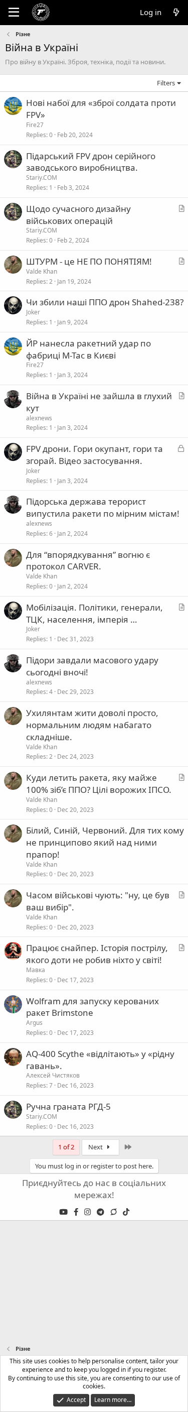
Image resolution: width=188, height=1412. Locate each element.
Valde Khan (41, 271)
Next (96, 1146)
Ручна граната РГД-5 (68, 1106)
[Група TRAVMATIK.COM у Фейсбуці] (77, 1212)
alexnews (39, 418)
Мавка (35, 970)
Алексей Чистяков (53, 1075)
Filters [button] (166, 82)
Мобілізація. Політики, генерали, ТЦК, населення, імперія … (94, 613)
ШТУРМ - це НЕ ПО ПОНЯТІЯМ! (89, 261)
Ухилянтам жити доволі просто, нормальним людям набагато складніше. (92, 725)
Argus (34, 1022)
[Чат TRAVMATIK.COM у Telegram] (114, 1212)
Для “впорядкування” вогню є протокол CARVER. (88, 560)
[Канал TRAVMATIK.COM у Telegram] (101, 1212)
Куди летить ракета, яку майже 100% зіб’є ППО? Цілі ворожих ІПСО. (98, 783)
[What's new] (176, 12)
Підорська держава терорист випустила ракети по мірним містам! (102, 507)
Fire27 (35, 125)
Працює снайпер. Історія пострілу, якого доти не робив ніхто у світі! (97, 954)
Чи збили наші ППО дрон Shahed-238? (104, 302)
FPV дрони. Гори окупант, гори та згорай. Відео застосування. (94, 454)
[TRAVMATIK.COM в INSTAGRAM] (88, 1212)
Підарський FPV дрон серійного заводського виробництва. (90, 162)
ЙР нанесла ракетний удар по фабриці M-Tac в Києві (88, 349)
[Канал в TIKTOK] (126, 1212)
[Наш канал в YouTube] (64, 1212)
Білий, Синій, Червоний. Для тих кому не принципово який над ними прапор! (105, 842)
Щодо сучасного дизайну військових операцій (78, 214)
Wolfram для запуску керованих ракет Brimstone (92, 1007)
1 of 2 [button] (66, 1146)
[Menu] (14, 12)
